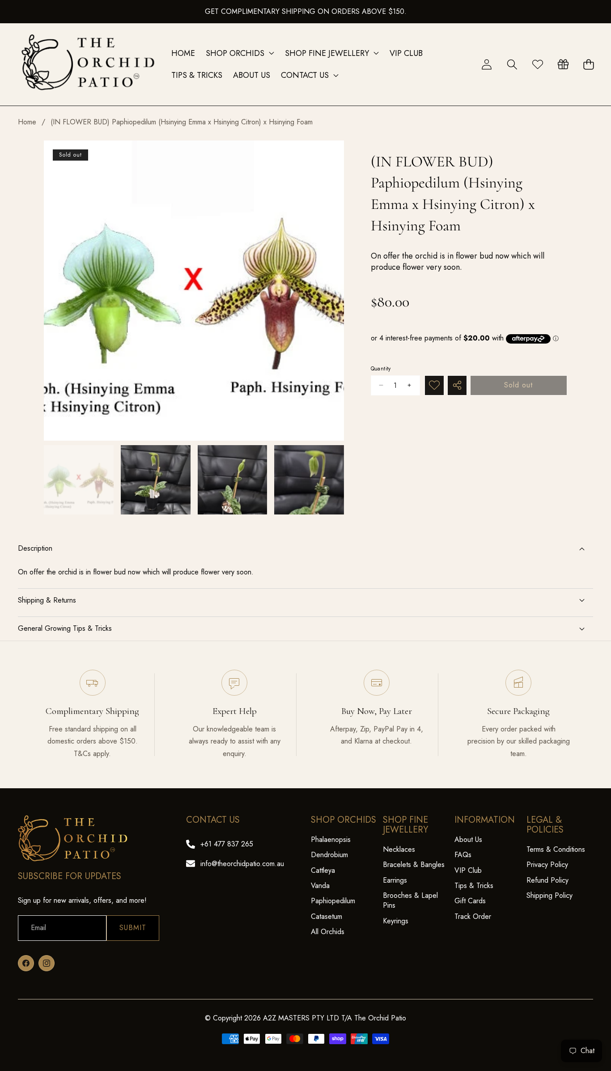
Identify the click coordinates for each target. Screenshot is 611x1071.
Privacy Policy (547, 864)
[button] (512, 64)
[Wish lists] (537, 64)
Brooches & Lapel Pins (410, 900)
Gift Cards (470, 901)
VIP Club (468, 870)
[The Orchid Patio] (88, 64)
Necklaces (399, 849)
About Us (468, 839)
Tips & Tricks (473, 885)
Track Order (472, 916)
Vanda (320, 885)
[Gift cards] (563, 64)
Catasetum (326, 916)
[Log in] (486, 64)
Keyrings (395, 921)
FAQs (462, 855)
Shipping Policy (549, 895)
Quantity (381, 369)
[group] (79, 480)
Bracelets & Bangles (414, 864)
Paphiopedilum (333, 901)
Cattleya (323, 870)
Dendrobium (329, 855)
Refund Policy (547, 880)
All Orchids (327, 931)
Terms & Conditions (555, 849)
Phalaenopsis (331, 839)
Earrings (395, 880)
